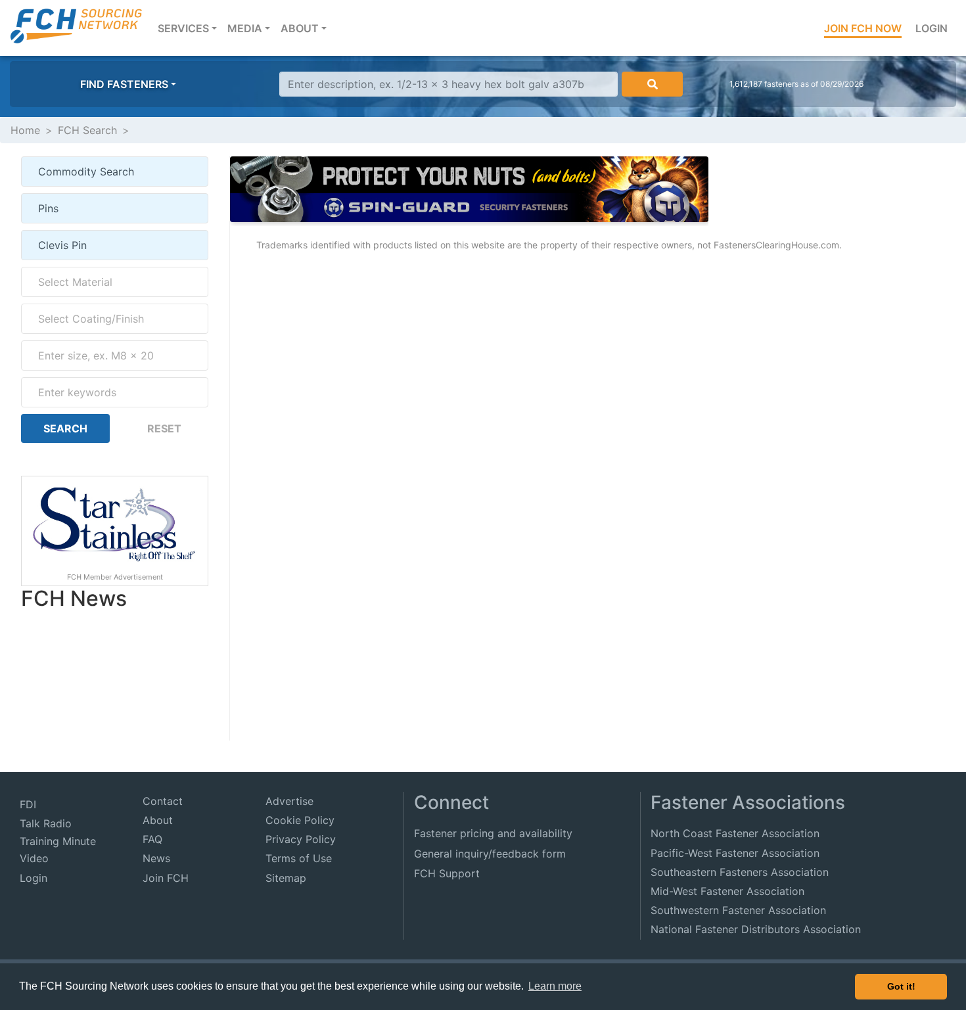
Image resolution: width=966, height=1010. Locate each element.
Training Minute (58, 841)
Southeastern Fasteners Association (740, 872)
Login (931, 28)
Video (34, 858)
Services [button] (190, 28)
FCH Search (87, 130)
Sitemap (285, 877)
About (158, 820)
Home (25, 130)
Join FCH (166, 877)
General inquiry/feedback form (490, 853)
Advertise (289, 801)
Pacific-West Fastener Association (735, 853)
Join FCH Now (863, 28)
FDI (28, 804)
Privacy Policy (300, 839)
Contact (163, 801)
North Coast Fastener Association (735, 833)
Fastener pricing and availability (493, 833)
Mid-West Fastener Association (727, 891)
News (156, 858)
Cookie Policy (299, 820)
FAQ (152, 839)
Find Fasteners (124, 84)
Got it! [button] (901, 986)
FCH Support (447, 873)
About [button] (300, 28)
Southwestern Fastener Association (738, 910)
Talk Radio (46, 823)
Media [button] (244, 28)
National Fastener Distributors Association (756, 929)
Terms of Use (298, 858)
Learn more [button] (555, 986)
